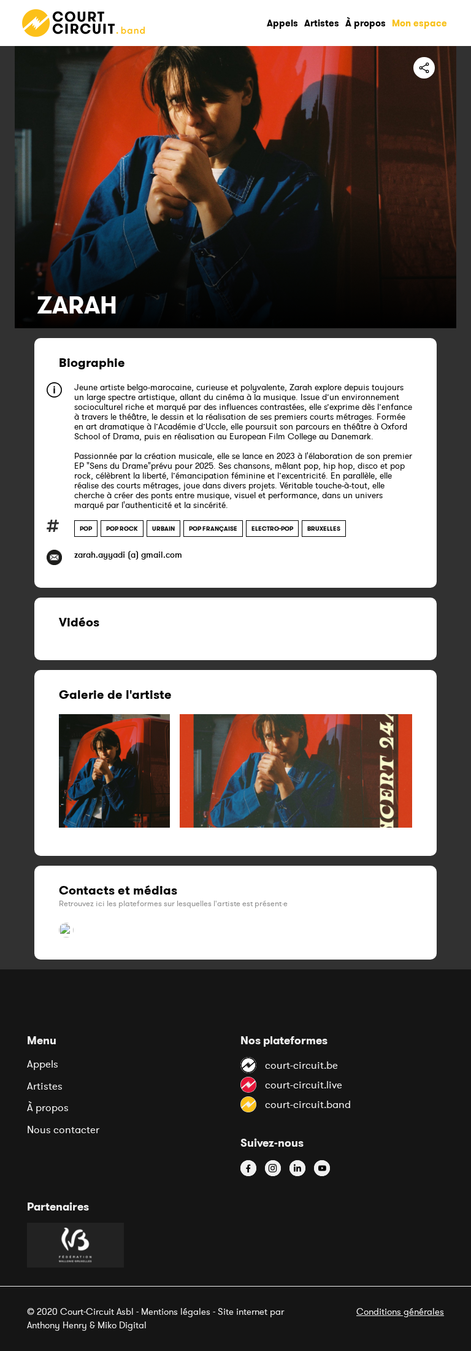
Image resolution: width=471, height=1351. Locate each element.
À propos (48, 1107)
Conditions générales (400, 1311)
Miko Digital (122, 1325)
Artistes (45, 1086)
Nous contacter (63, 1129)
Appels (42, 1064)
